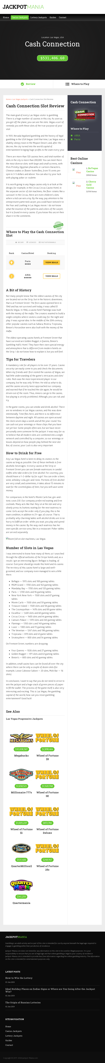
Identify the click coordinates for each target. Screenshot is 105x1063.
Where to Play (80, 84)
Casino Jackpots (13, 1031)
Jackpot (23, 6)
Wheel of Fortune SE (47, 794)
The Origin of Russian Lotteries (23, 1002)
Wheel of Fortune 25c (47, 867)
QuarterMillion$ (21, 866)
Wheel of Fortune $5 (47, 757)
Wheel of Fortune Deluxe (47, 831)
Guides (8, 1040)
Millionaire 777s (21, 792)
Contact (9, 1045)
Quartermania (21, 903)
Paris (27, 261)
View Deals (51, 262)
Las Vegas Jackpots (20, 99)
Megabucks (21, 755)
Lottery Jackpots (13, 1035)
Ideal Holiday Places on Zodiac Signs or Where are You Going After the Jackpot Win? (50, 990)
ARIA (28, 274)
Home (8, 99)
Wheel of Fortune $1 (21, 831)
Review (30, 84)
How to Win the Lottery (19, 978)
